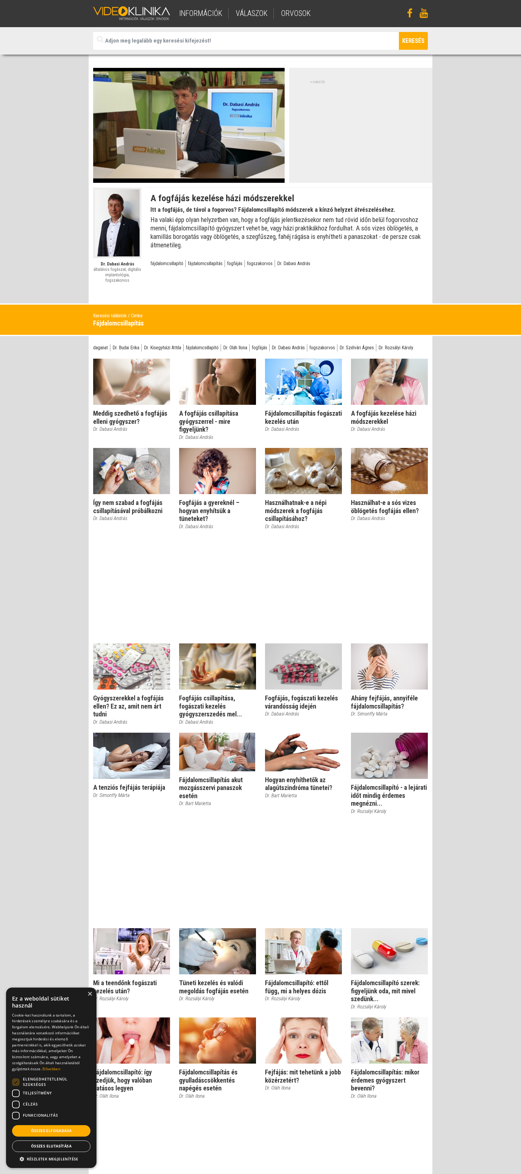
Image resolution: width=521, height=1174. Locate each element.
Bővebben (51, 1068)
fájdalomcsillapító (166, 263)
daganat (100, 348)
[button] (51, 1159)
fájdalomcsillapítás (205, 263)
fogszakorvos (260, 263)
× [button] (89, 994)
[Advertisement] (361, 126)
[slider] (188, 178)
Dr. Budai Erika (125, 348)
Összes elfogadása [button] (51, 1130)
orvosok (296, 13)
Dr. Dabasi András (293, 263)
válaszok (251, 13)
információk (200, 13)
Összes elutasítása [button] (51, 1146)
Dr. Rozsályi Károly (395, 348)
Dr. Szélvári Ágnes (356, 348)
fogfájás (234, 263)
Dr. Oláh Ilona (235, 348)
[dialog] (51, 1078)
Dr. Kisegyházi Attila (162, 348)
